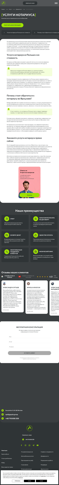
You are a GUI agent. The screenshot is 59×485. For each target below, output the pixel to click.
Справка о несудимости (47, 451)
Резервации (44, 464)
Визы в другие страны (7, 467)
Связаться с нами (30, 3)
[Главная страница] (3, 3)
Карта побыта (5, 454)
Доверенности (45, 456)
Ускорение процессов (27, 451)
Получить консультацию (12, 25)
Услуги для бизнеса (6, 458)
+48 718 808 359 (12, 418)
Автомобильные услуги (27, 456)
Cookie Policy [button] (43, 476)
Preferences (17, 480)
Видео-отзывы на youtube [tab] (28, 276)
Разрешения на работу (47, 460)
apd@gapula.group (11, 414)
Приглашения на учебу (27, 460)
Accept (41, 480)
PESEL (3, 462)
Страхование (24, 464)
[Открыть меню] (56, 3)
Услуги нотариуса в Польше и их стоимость (17, 32)
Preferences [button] (20, 477)
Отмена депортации (26, 469)
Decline (29, 480)
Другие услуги (44, 469)
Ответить (29, 195)
